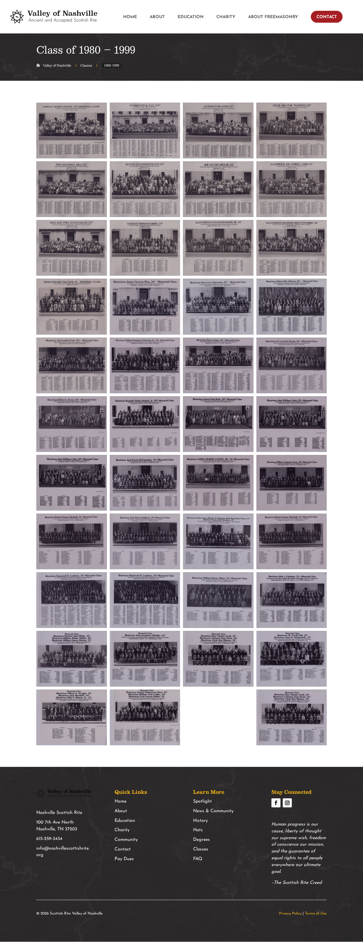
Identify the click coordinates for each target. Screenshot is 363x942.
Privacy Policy (290, 913)
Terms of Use (316, 913)
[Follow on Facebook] (275, 802)
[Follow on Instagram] (287, 802)
